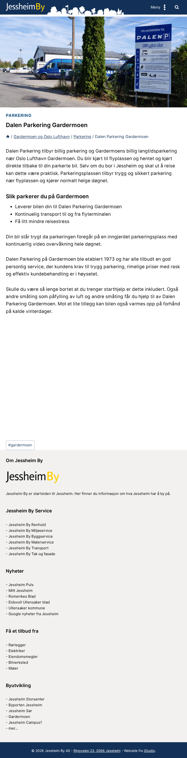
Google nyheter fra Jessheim (33, 614)
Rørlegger (17, 645)
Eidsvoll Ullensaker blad (29, 602)
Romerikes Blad (22, 596)
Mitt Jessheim (21, 590)
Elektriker (17, 650)
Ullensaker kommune (27, 608)
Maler (13, 668)
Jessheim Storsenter (27, 699)
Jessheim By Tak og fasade (32, 553)
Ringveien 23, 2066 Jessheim (97, 751)
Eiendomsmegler (23, 656)
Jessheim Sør (20, 710)
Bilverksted (18, 662)
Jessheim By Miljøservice (30, 530)
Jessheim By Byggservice (31, 536)
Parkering (19, 115)
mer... (13, 728)
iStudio (149, 751)
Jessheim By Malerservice (31, 542)
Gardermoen (19, 716)
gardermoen (20, 445)
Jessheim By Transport (28, 548)
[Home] (8, 136)
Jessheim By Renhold (27, 524)
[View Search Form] (176, 7)
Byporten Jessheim (25, 705)
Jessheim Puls (21, 584)
